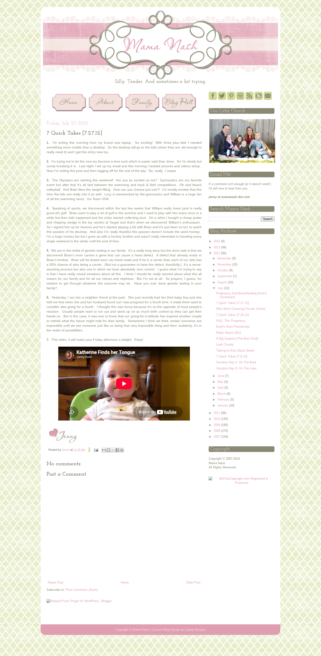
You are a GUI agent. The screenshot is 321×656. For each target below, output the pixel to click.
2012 (217, 253)
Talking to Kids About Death (235, 350)
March (222, 393)
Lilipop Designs (195, 629)
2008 (217, 430)
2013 (217, 247)
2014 (217, 241)
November (224, 264)
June (221, 376)
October (223, 270)
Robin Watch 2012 (228, 332)
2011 (217, 413)
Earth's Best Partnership (232, 326)
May (220, 381)
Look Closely (225, 344)
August (222, 282)
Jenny (66, 449)
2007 (217, 436)
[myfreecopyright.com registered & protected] (241, 483)
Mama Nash (141, 629)
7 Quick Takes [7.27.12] (232, 303)
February (223, 399)
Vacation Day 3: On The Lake (236, 368)
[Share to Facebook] (117, 450)
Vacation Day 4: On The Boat (236, 362)
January (223, 405)
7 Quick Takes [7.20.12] (232, 315)
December (224, 258)
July (220, 288)
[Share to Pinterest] (121, 450)
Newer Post (55, 582)
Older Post (193, 582)
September (225, 276)
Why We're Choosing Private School (240, 309)
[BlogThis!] (108, 450)
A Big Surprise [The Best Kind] (237, 338)
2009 (217, 425)
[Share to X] (112, 450)
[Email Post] (96, 449)
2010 (217, 419)
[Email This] (104, 450)
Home (125, 582)
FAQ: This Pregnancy (231, 320)
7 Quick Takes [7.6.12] (231, 356)
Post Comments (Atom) (82, 590)
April (220, 387)
